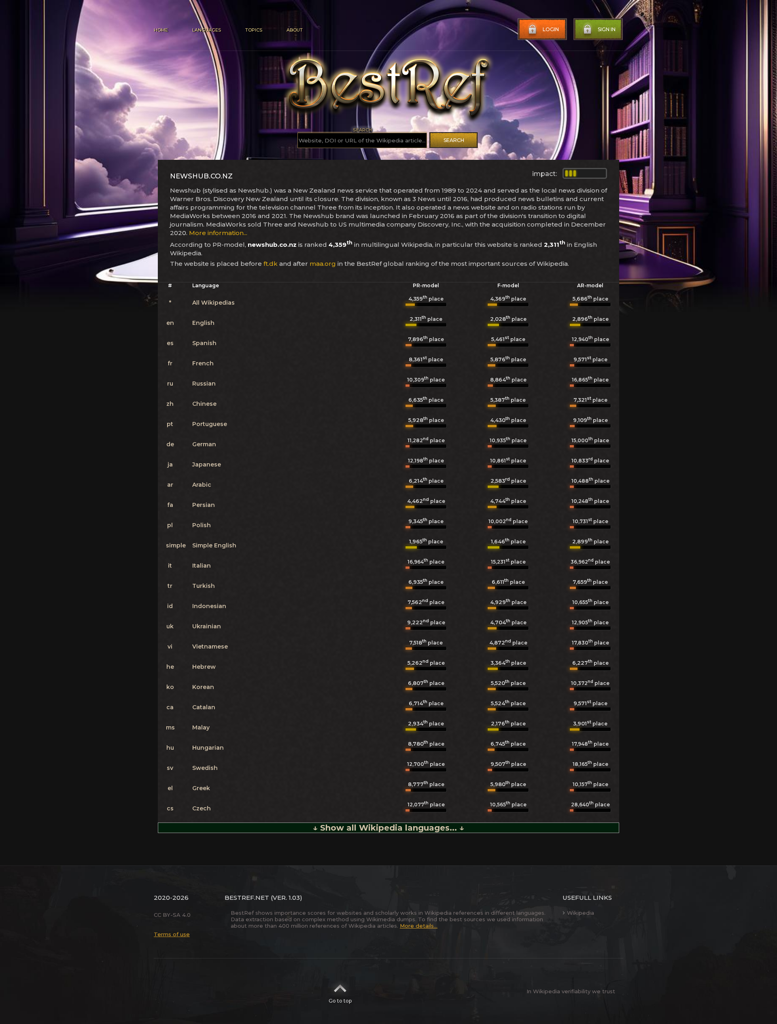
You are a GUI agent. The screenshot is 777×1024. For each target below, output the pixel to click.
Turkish (203, 585)
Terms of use (172, 934)
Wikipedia (580, 913)
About (295, 30)
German (204, 444)
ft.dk (270, 263)
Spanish (204, 343)
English (203, 322)
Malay (201, 727)
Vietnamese (210, 646)
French (203, 363)
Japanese (206, 464)
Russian (204, 383)
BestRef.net (247, 897)
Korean (203, 687)
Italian (201, 565)
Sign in (607, 29)
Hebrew (204, 666)
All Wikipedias (213, 302)
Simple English (214, 545)
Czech (201, 808)
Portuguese (209, 424)
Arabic (201, 484)
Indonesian (209, 606)
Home (161, 30)
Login (551, 29)
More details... (418, 925)
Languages (206, 30)
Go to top (340, 1001)
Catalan (203, 707)
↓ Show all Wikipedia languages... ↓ (388, 828)
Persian (203, 505)
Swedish (205, 768)
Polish (201, 525)
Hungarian (208, 747)
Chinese (204, 403)
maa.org (323, 263)
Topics (253, 30)
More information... (218, 233)
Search (454, 140)
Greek (201, 788)
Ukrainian (206, 626)
